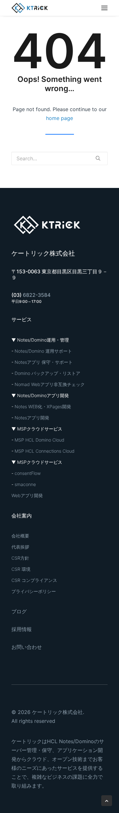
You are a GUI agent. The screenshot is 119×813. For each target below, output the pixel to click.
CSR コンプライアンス (34, 580)
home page (59, 118)
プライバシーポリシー (33, 591)
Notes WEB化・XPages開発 (43, 406)
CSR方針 (20, 558)
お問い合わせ (26, 647)
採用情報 (21, 629)
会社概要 (20, 535)
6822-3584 (36, 295)
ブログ (19, 611)
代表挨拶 (20, 547)
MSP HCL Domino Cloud (39, 440)
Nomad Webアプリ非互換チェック (50, 384)
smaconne (25, 484)
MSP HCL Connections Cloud (45, 451)
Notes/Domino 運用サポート (43, 351)
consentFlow (28, 473)
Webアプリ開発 (27, 495)
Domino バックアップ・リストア (47, 373)
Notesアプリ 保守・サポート (44, 362)
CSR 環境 (20, 569)
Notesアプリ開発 (32, 417)
